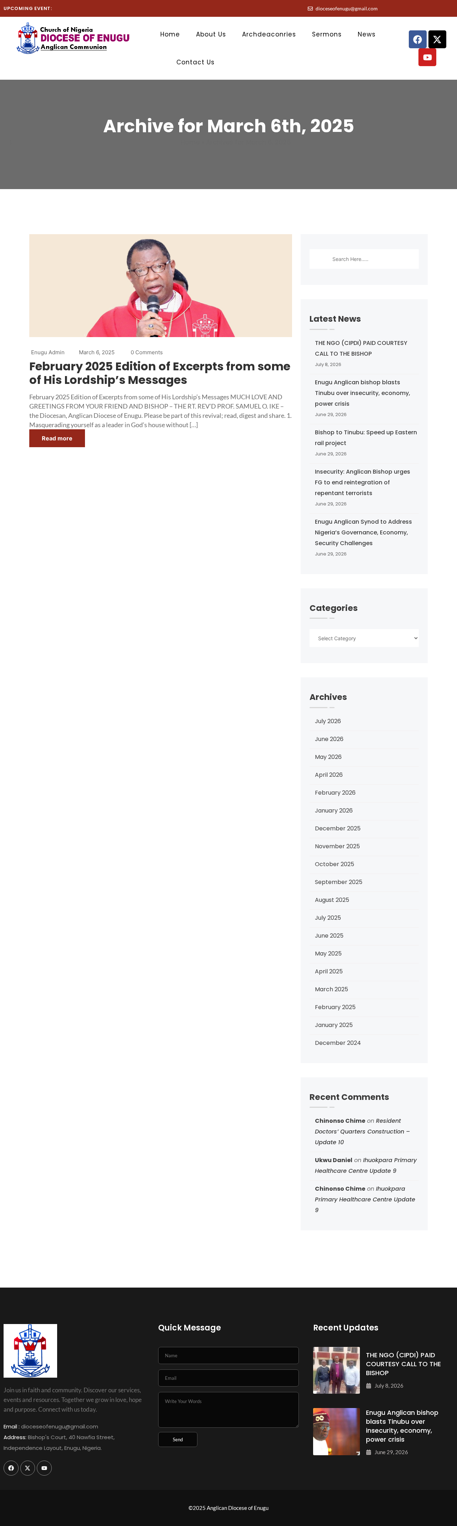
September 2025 (338, 882)
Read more (57, 438)
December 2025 (338, 828)
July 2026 (328, 721)
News (367, 34)
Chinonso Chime (340, 1121)
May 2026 (328, 757)
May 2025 (328, 953)
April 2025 (329, 971)
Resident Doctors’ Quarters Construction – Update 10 (362, 1131)
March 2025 (331, 989)
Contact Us (195, 62)
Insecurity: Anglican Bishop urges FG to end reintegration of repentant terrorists (362, 482)
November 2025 (337, 846)
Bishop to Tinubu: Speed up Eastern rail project (366, 437)
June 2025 (329, 936)
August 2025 (332, 900)
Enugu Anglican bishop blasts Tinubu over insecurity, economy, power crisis (362, 393)
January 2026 (334, 810)
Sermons (327, 34)
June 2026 (329, 739)
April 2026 (329, 775)
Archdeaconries (269, 34)
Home (170, 34)
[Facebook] (418, 39)
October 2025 (334, 864)
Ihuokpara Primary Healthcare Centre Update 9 (365, 1199)
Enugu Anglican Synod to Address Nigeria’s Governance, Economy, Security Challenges (363, 532)
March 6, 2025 (97, 352)
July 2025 (328, 918)
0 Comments (147, 352)
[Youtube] (427, 57)
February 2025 (335, 1007)
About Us (211, 34)
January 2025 (334, 1025)
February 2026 (335, 793)
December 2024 (338, 1043)
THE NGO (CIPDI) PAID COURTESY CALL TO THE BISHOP (361, 348)
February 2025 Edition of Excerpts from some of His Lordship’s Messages (159, 373)
